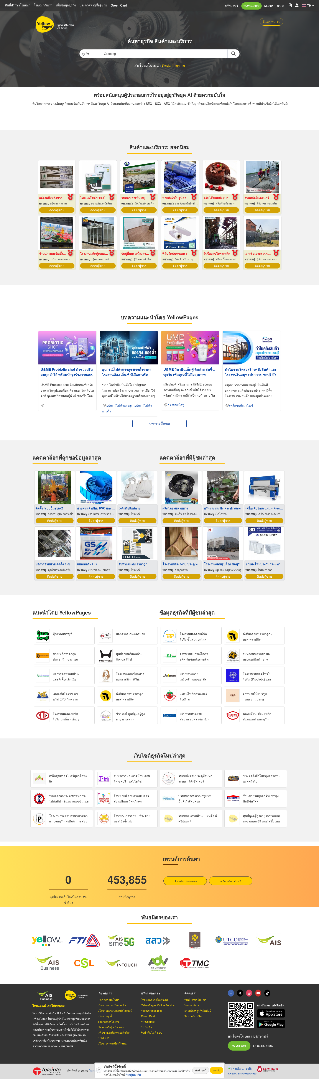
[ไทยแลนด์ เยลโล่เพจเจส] (240, 993)
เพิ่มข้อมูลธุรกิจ (66, 5)
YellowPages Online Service (157, 1005)
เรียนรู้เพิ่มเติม (133, 1074)
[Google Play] (271, 1024)
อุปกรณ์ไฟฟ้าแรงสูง (119, 405)
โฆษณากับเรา (43, 5)
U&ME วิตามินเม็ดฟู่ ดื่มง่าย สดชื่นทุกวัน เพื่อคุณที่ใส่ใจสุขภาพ (189, 372)
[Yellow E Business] (231, 993)
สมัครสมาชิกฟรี (230, 881)
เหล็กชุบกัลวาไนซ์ (241, 405)
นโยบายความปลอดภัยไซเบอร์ (115, 1010)
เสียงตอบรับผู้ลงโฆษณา (111, 1027)
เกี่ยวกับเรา (105, 993)
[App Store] (271, 1013)
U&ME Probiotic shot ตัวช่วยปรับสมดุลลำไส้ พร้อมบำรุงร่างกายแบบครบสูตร (67, 374)
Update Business (185, 881)
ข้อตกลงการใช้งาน (108, 1021)
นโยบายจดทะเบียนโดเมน (112, 1043)
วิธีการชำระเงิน (193, 1016)
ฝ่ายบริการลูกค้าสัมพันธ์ (197, 1010)
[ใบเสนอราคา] (290, 5)
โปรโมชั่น (146, 1027)
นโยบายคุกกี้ (105, 1016)
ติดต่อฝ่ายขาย (173, 65)
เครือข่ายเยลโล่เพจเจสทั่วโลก (114, 1032)
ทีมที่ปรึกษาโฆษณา (17, 5)
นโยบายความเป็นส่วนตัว (112, 1005)
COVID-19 (104, 1038)
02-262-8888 (251, 6)
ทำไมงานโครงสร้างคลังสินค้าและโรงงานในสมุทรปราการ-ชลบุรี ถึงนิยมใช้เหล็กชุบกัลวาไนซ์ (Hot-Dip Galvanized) (251, 377)
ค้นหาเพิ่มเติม (271, 22)
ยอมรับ (216, 1070)
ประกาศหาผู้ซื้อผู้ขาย (93, 5)
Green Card (119, 5)
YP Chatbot (148, 1021)
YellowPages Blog (152, 1010)
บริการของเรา (150, 993)
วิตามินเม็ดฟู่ (176, 405)
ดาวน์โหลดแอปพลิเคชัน (270, 1005)
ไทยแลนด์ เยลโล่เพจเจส (49, 1005)
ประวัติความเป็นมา (108, 1000)
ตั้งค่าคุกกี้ (200, 1070)
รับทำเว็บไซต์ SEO (151, 1032)
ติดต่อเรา (190, 993)
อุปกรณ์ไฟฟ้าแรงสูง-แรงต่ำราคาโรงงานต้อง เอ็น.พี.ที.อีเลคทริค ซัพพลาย (126, 374)
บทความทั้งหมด (159, 423)
